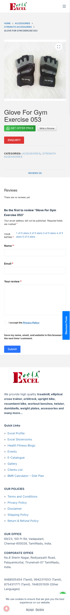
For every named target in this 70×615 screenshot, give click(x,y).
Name (9, 245)
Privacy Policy (31, 322)
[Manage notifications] (6, 608)
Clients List (15, 469)
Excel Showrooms (20, 439)
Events (12, 451)
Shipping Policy (18, 514)
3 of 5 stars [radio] (49, 233)
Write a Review (47, 128)
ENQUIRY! (14, 140)
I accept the (24, 322)
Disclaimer (15, 508)
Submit (12, 349)
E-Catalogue (16, 457)
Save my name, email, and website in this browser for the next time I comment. (34, 337)
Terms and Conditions (22, 496)
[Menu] (64, 6)
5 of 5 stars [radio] (28, 236)
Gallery (12, 463)
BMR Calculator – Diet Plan (26, 476)
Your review (13, 281)
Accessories (31, 153)
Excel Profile (16, 433)
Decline (40, 609)
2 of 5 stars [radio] (36, 233)
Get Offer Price (22, 128)
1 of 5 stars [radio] (22, 233)
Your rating (9, 236)
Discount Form (66, 325)
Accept (30, 609)
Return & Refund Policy (23, 521)
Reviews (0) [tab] (35, 173)
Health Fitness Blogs (21, 445)
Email (8, 263)
